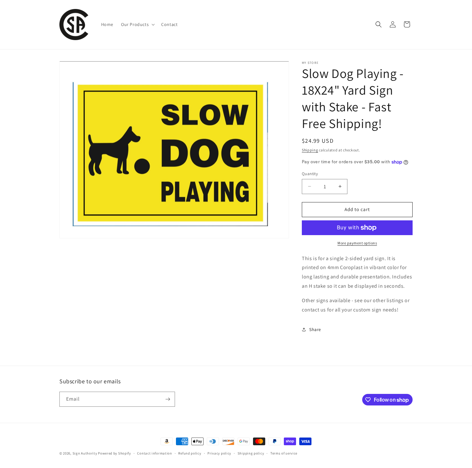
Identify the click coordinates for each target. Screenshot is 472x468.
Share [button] (315, 329)
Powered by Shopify (114, 453)
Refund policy (189, 453)
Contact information (154, 453)
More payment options (357, 243)
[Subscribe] (168, 399)
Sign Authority (85, 453)
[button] (137, 24)
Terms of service (283, 453)
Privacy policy (219, 453)
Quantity (310, 173)
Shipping (310, 150)
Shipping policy (251, 453)
